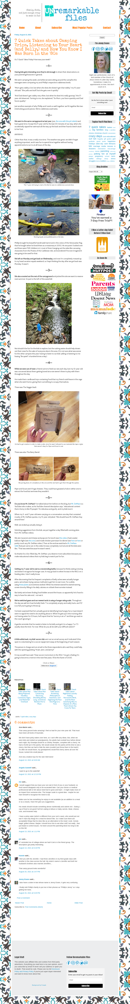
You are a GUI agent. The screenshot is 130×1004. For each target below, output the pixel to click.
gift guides (108, 139)
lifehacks (112, 144)
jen (20, 839)
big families (98, 130)
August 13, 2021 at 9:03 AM (29, 760)
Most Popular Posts (82, 28)
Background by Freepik (39, 985)
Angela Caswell (25, 768)
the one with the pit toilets (66, 121)
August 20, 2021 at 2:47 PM (29, 872)
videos (112, 161)
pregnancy (99, 156)
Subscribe (57, 28)
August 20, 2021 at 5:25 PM (29, 893)
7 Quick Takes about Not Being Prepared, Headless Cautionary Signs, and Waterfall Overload (24, 695)
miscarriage (111, 149)
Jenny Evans (24, 879)
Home (22, 28)
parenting (104, 151)
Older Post (79, 903)
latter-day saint (102, 144)
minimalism (102, 149)
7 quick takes (24, 717)
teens (98, 161)
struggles (92, 161)
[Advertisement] (49, 924)
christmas (98, 133)
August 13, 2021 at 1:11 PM (29, 831)
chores (91, 133)
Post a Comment (23, 898)
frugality (100, 139)
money (97, 151)
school (107, 156)
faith (94, 139)
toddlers (103, 161)
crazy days (32, 717)
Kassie (21, 856)
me (20, 782)
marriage (96, 146)
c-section (112, 130)
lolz (90, 146)
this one (32, 540)
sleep (106, 158)
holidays (92, 144)
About (38, 28)
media (103, 146)
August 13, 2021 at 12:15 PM (30, 774)
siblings (99, 158)
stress (113, 159)
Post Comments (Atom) (34, 907)
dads (104, 136)
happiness (111, 141)
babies (109, 127)
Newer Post (19, 903)
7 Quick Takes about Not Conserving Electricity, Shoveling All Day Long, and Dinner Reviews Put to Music (39, 696)
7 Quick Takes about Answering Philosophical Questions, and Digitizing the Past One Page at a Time (55, 696)
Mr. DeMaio (75, 504)
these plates (24, 585)
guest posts (101, 141)
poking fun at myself (104, 154)
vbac (108, 161)
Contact (107, 28)
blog (106, 130)
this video (63, 538)
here (73, 540)
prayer (91, 156)
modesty (91, 151)
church (104, 133)
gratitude (92, 141)
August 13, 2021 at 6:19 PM (29, 848)
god (114, 139)
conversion (111, 133)
